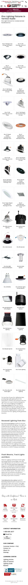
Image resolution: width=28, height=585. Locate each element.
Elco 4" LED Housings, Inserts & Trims (20, 67)
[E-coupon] (22, 6)
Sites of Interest (8, 561)
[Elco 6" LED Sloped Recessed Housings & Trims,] (20, 148)
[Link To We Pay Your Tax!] (14, 505)
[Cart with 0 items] (25, 6)
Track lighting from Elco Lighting (9, 480)
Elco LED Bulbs (7, 287)
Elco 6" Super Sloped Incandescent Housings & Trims (7, 204)
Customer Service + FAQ (11, 546)
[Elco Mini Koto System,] (20, 298)
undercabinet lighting (6, 405)
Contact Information (11, 528)
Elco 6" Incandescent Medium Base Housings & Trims (20, 136)
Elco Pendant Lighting (20, 329)
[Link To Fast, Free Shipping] (23, 505)
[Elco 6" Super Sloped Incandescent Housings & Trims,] (7, 194)
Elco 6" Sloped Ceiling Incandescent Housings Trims (20, 181)
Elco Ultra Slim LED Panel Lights (7, 391)
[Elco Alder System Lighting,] (7, 217)
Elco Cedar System (7, 247)
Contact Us (6, 548)
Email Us (8, 534)
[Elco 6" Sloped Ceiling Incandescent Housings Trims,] (20, 170)
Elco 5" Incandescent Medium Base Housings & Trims (20, 91)
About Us (6, 550)
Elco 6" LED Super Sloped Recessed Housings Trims (7, 181)
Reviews (5, 565)
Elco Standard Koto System (20, 349)
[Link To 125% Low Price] (5, 516)
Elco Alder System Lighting (7, 227)
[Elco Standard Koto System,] (20, 340)
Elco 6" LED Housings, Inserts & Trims (7, 159)
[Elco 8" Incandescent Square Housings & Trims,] (20, 194)
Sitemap (6, 552)
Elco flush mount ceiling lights (16, 464)
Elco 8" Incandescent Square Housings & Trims (20, 205)
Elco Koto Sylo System (20, 267)
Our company (8, 543)
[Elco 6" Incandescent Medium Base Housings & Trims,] (20, 125)
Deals (19, 2)
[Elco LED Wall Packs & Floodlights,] (7, 298)
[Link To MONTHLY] (23, 516)
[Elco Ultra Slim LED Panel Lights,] (7, 381)
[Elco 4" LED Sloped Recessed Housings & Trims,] (7, 80)
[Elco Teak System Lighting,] (7, 360)
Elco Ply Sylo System (7, 348)
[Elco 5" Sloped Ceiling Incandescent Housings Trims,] (7, 125)
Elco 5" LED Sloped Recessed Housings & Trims (20, 114)
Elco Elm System (21, 247)
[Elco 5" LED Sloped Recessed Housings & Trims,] (20, 103)
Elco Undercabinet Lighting (20, 391)
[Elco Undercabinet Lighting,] (20, 381)
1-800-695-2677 (8, 532)
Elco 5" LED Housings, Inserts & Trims (7, 114)
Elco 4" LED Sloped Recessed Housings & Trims (7, 90)
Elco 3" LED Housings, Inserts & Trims (20, 45)
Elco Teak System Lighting (7, 370)
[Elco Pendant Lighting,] (20, 319)
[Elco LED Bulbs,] (7, 278)
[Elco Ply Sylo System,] (7, 340)
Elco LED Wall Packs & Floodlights (7, 308)
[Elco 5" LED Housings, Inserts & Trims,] (7, 103)
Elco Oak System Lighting (7, 329)
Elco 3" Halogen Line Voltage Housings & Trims (7, 45)
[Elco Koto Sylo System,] (20, 257)
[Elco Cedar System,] (7, 238)
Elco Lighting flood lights (10, 469)
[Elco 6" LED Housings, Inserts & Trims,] (7, 148)
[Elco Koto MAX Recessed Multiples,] (7, 257)
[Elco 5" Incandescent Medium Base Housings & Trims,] (20, 80)
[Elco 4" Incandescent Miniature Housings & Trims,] (7, 56)
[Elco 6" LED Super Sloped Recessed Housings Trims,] (7, 170)
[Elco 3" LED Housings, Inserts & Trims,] (20, 34)
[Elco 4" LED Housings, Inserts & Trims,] (20, 56)
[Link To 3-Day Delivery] (5, 505)
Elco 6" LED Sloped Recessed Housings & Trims (20, 159)
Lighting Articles (8, 559)
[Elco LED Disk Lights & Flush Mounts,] (20, 278)
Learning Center (9, 556)
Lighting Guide (7, 563)
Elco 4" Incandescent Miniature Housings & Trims (7, 67)
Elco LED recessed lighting (7, 423)
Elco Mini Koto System (20, 308)
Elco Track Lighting (20, 369)
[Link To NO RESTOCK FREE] (14, 516)
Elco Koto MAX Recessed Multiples (7, 267)
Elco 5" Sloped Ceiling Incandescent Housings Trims (7, 136)
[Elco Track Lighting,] (20, 360)
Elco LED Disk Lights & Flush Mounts (21, 287)
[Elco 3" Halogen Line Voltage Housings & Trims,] (7, 34)
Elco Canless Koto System (20, 227)
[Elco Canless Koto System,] (20, 217)
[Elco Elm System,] (20, 238)
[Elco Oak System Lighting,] (7, 319)
